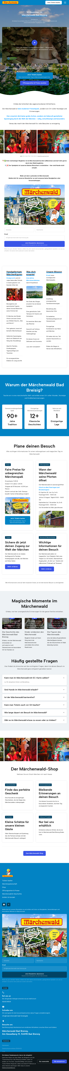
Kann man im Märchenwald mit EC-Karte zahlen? (26, 678)
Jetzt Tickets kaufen (53, 2)
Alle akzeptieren (59, 1061)
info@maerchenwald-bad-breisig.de (15, 1016)
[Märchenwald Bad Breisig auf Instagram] (4, 904)
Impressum (5, 1045)
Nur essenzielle (44, 1061)
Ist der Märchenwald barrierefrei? (19, 697)
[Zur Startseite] (10, 2)
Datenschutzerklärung (8, 1067)
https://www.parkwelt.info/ (43, 156)
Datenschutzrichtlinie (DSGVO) (12, 1048)
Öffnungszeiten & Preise (10, 890)
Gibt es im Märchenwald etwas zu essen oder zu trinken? (30, 720)
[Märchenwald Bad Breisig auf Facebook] (8, 904)
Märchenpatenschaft (9, 884)
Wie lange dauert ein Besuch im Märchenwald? (25, 712)
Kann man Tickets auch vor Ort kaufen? (22, 705)
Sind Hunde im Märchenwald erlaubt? (21, 689)
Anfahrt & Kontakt (8, 897)
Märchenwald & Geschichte (12, 894)
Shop (4, 887)
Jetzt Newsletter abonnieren (35, 244)
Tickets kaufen (7, 880)
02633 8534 (6, 1001)
